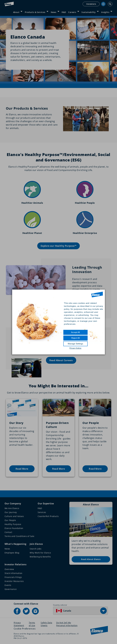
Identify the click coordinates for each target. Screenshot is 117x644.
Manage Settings (75, 343)
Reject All (75, 338)
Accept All (75, 332)
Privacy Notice (75, 348)
